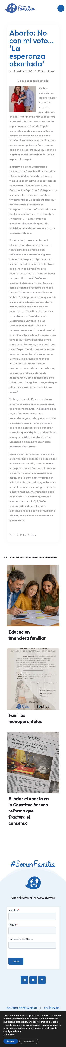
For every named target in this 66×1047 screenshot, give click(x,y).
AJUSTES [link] (8, 1034)
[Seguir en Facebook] (42, 980)
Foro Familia (21, 71)
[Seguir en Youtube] (33, 980)
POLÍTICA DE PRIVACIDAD (22, 1008)
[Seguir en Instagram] (24, 980)
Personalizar (29, 1041)
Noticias (49, 71)
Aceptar (10, 1041)
